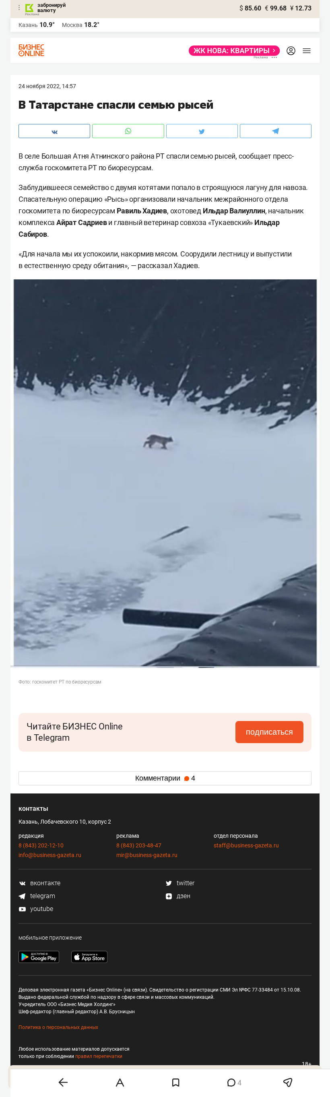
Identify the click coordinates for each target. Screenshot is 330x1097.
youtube (41, 909)
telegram (42, 896)
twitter (184, 883)
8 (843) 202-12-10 (41, 845)
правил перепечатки (98, 1056)
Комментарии (165, 778)
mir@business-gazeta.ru (146, 855)
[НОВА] (232, 50)
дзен (182, 896)
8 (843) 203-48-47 (138, 845)
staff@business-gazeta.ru (246, 845)
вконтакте (44, 883)
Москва (72, 25)
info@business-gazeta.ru (50, 855)
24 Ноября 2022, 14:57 (47, 86)
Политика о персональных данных (58, 1027)
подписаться (269, 731)
